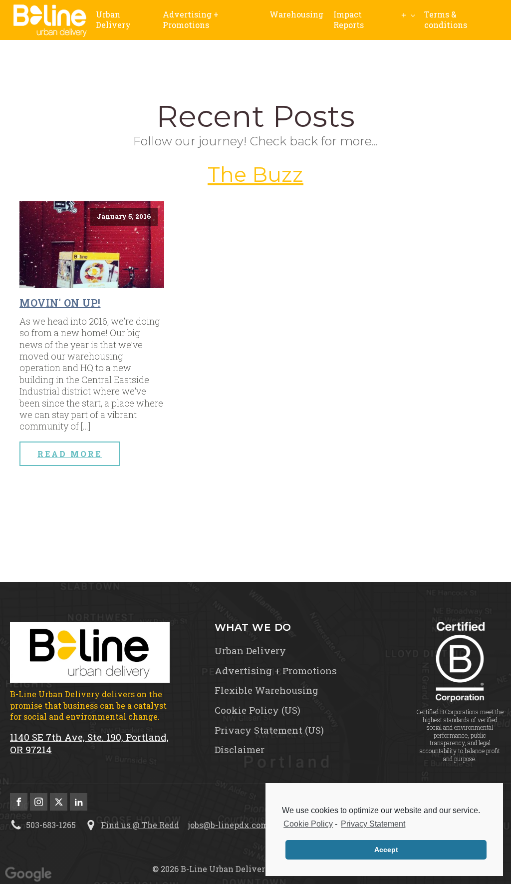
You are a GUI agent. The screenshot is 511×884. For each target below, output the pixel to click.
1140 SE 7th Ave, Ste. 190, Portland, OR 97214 (89, 743)
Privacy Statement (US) (269, 730)
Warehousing (296, 14)
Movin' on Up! (60, 302)
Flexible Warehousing (266, 690)
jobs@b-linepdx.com (228, 825)
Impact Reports (348, 19)
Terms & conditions (445, 19)
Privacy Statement (373, 824)
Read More (69, 453)
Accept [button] (386, 850)
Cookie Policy (308, 824)
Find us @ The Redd (140, 825)
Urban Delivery (113, 19)
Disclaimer (239, 750)
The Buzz (255, 174)
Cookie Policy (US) (257, 710)
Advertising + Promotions (191, 19)
